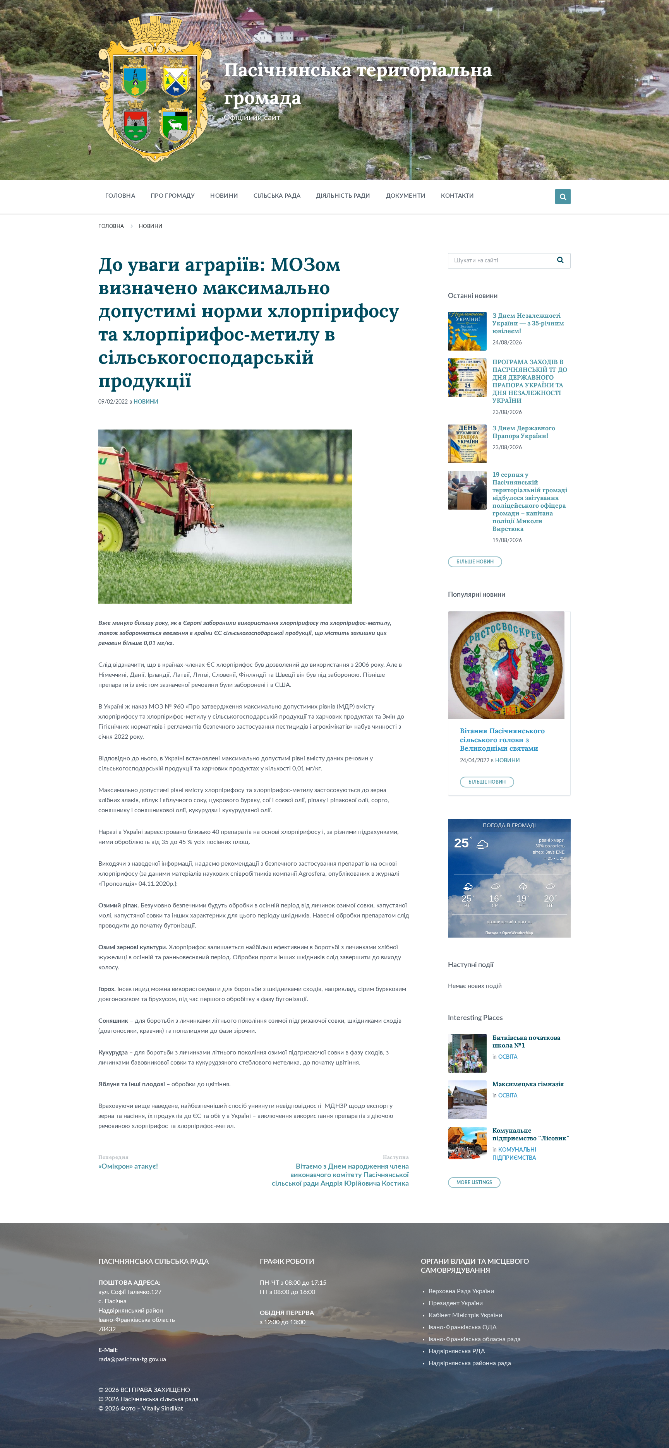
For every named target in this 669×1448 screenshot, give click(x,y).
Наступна (396, 1157)
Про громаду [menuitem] (173, 196)
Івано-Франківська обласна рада (475, 1339)
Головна (111, 226)
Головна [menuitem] (120, 196)
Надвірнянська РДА (457, 1351)
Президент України (456, 1303)
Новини (151, 226)
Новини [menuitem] (224, 196)
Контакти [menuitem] (457, 196)
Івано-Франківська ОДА (463, 1327)
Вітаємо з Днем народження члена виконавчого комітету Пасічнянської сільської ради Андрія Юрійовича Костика (340, 1175)
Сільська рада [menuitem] (277, 196)
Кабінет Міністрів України (465, 1315)
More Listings (474, 1182)
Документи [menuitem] (406, 196)
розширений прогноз (509, 921)
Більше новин (475, 562)
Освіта (508, 1057)
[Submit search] (560, 261)
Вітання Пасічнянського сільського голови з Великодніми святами (502, 739)
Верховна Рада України (461, 1291)
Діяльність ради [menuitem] (343, 196)
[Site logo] (155, 161)
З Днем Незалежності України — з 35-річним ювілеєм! (528, 323)
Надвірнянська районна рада (470, 1363)
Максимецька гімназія (528, 1084)
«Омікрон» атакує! (128, 1166)
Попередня (113, 1157)
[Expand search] (563, 196)
